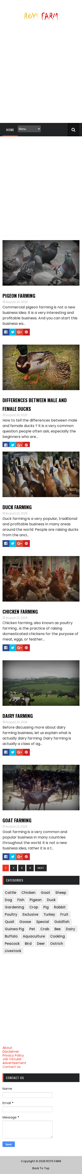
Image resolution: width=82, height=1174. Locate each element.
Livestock (13, 950)
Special (42, 921)
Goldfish (61, 921)
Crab (44, 929)
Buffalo (11, 936)
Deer (41, 943)
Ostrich (56, 943)
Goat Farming (17, 820)
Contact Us (11, 1067)
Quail (9, 921)
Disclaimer (11, 1051)
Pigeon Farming (19, 295)
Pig (46, 907)
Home (10, 129)
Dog (8, 899)
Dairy (70, 929)
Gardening (14, 907)
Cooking (57, 936)
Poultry (11, 914)
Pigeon (36, 899)
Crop (33, 907)
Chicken (28, 892)
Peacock (12, 943)
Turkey (49, 914)
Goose (25, 921)
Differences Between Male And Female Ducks (35, 404)
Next (41, 868)
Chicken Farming (20, 611)
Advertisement (14, 1063)
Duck (51, 899)
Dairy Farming (18, 715)
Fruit (64, 914)
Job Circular (12, 1059)
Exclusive (30, 914)
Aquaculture (34, 936)
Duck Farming (17, 507)
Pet (32, 929)
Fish (20, 899)
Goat (45, 892)
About (7, 1047)
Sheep (60, 892)
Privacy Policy (13, 1055)
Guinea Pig (14, 929)
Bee (57, 929)
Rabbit (60, 907)
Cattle (10, 892)
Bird (28, 943)
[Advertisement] (41, 73)
